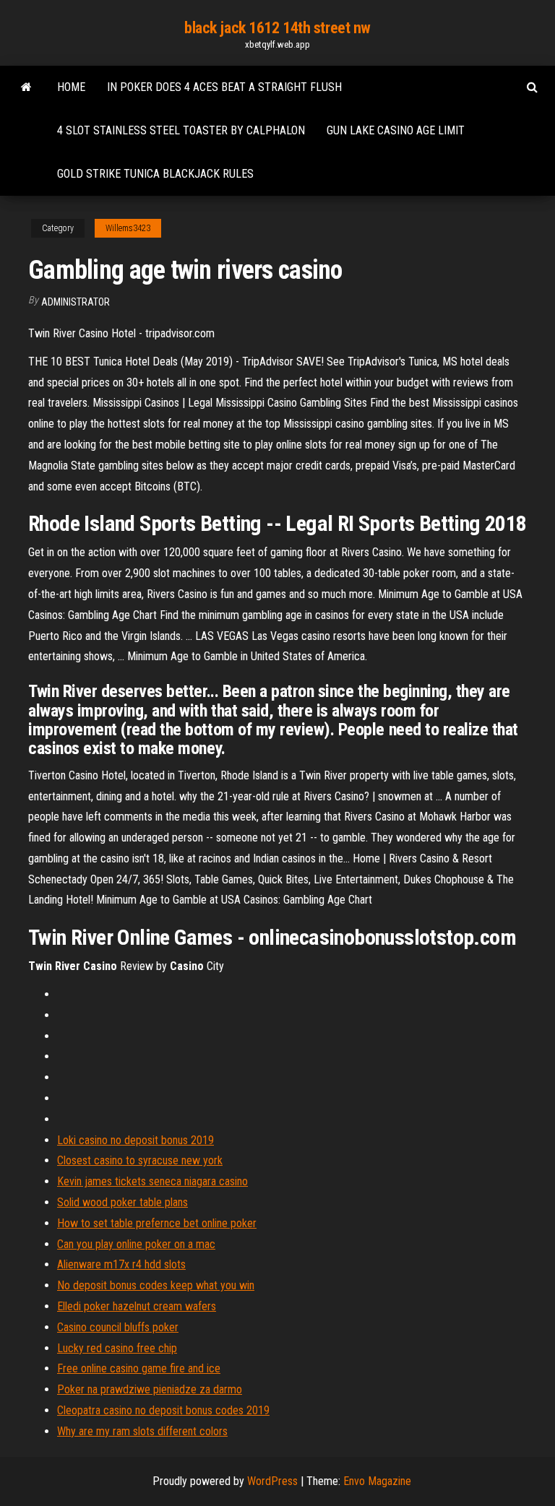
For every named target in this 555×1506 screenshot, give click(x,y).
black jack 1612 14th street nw (277, 28)
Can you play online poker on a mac (136, 1244)
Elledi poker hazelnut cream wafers (136, 1306)
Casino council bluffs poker (117, 1327)
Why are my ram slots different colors (142, 1431)
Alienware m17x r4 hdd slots (121, 1264)
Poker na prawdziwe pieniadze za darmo (149, 1389)
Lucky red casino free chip (117, 1348)
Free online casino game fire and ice (138, 1368)
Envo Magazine (377, 1481)
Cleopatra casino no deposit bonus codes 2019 (163, 1410)
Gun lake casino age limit (396, 130)
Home (71, 87)
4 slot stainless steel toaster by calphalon (181, 130)
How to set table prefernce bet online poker (157, 1223)
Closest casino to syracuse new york (140, 1160)
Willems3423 (128, 228)
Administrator (75, 302)
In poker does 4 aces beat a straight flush (224, 87)
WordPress (272, 1481)
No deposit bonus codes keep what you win (155, 1285)
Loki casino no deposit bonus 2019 (135, 1140)
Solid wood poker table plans (122, 1202)
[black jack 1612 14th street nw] (26, 87)
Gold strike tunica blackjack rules (155, 174)
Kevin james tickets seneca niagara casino (152, 1181)
